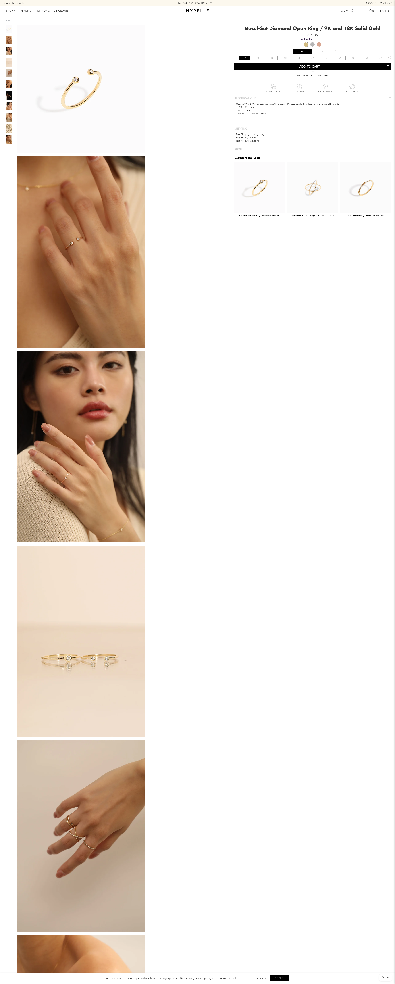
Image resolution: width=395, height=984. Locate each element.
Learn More (261, 978)
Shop (8, 20)
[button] (307, 39)
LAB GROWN (60, 10)
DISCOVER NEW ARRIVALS (378, 3)
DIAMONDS (44, 10)
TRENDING (25, 10)
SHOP (9, 10)
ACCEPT (280, 978)
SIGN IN (384, 10)
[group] (9, 29)
